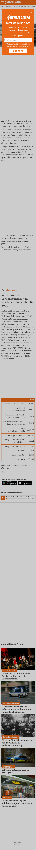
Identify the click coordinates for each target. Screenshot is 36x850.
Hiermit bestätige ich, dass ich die (19, 44)
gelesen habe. (25, 46)
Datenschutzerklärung (14, 46)
